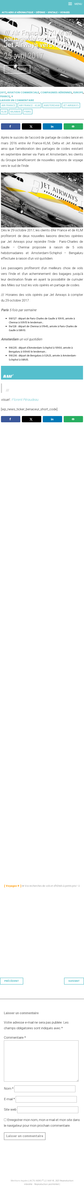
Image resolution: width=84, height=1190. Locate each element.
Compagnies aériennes (56, 93)
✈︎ (12, 96)
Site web (10, 1109)
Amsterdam (51, 105)
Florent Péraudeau (25, 400)
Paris (27, 112)
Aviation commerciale (23, 93)
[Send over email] (73, 126)
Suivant (74, 981)
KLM (3, 112)
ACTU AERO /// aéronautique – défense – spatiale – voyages (36, 12)
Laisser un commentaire (17, 100)
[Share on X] (31, 126)
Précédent (11, 981)
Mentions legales (19, 1181)
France (5, 96)
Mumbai (15, 112)
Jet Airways (71, 105)
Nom (8, 1088)
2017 (3, 93)
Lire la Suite (17, 69)
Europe (78, 93)
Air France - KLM (29, 105)
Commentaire (15, 1037)
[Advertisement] (43, 610)
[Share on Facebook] (10, 126)
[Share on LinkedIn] (52, 126)
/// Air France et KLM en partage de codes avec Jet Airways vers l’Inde (38, 39)
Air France (8, 105)
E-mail (9, 1099)
